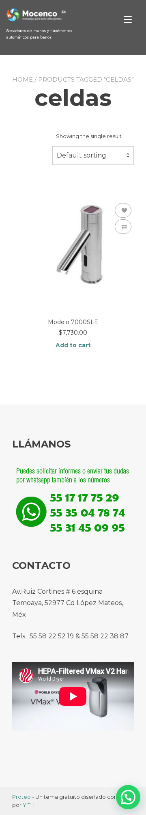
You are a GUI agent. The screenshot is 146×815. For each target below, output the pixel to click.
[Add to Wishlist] (123, 210)
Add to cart (73, 345)
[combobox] (93, 155)
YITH (28, 805)
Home (22, 79)
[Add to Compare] (123, 226)
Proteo (21, 796)
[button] (128, 797)
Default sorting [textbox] (81, 155)
